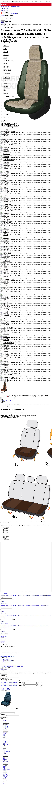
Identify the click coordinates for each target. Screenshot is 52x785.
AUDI (5, 195)
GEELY (5, 55)
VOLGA (6, 157)
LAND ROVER (8, 96)
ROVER (6, 132)
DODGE (6, 46)
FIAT (5, 49)
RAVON (6, 126)
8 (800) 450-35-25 (4, 8)
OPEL (5, 120)
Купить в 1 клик (8, 400)
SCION (5, 135)
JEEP (5, 84)
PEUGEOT (7, 123)
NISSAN (6, 117)
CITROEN (6, 33)
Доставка (3, 639)
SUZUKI (6, 151)
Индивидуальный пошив (20, 1)
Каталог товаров (9, 191)
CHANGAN (7, 21)
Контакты (48, 1)
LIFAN (5, 102)
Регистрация (9, 15)
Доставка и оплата (36, 1)
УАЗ (4, 187)
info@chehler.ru (4, 669)
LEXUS (6, 99)
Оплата (2, 637)
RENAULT (7, 129)
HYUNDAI (7, 70)
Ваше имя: (3, 675)
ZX (4, 175)
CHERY (6, 24)
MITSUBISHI (7, 114)
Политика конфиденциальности (7, 656)
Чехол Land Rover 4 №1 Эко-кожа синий (9, 682)
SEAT (5, 138)
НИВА (5, 181)
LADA (5, 93)
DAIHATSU (7, 39)
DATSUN (6, 43)
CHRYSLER (7, 30)
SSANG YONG (8, 144)
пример (2, 396)
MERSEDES (7, 108)
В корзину (3, 601)
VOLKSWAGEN (8, 160)
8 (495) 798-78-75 (11, 666)
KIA (4, 90)
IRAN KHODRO (6, 77)
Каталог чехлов (4, 636)
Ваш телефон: (4, 676)
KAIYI (5, 87)
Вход (6, 12)
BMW (5, 198)
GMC (5, 58)
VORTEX (6, 166)
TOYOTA (6, 154)
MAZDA (6, 105)
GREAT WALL (8, 61)
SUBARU (6, 148)
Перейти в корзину (5, 688)
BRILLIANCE (8, 18)
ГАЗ (4, 178)
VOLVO (6, 163)
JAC (4, 81)
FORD (5, 52)
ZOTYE (6, 172)
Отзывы (2, 642)
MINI (5, 111)
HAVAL (6, 64)
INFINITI (6, 73)
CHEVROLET (8, 27)
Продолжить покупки (5, 689)
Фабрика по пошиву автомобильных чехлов (10, 6)
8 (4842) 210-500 (19, 666)
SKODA (6, 141)
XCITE (5, 169)
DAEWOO (7, 36)
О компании (3, 638)
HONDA (6, 67)
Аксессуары (6, 1)
